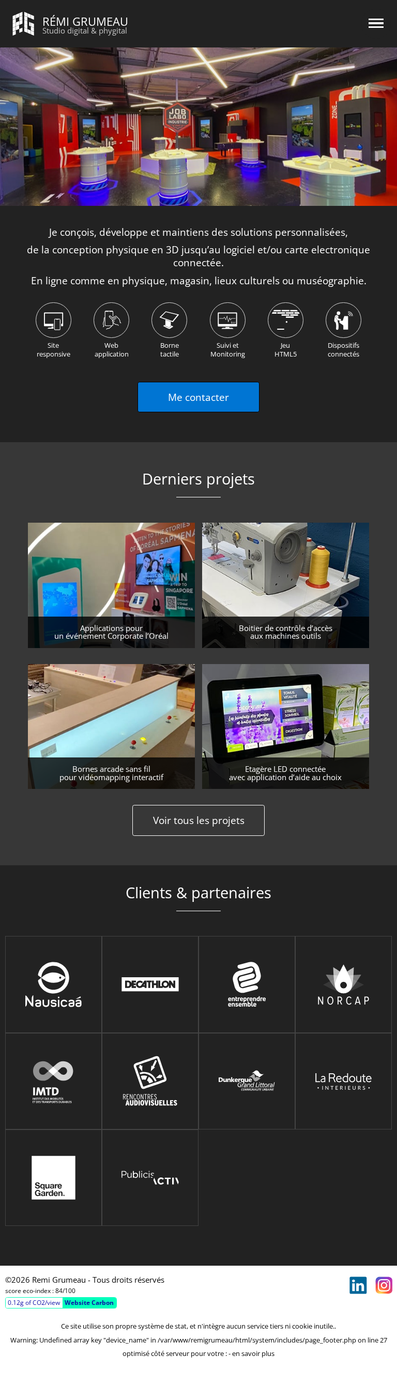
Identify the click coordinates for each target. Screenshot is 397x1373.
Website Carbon (89, 1302)
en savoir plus (253, 1353)
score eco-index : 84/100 (40, 1290)
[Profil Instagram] (384, 1285)
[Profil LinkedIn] (358, 1285)
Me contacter (198, 397)
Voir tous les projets (199, 820)
